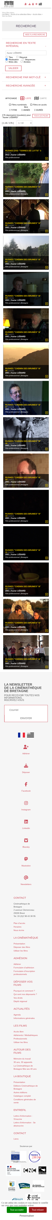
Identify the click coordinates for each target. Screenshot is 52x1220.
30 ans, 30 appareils (23, 1062)
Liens (16, 1139)
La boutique (22, 1076)
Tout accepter (17, 1210)
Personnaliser (27, 1216)
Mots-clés (12, 62)
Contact (20, 897)
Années (26, 62)
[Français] (21, 735)
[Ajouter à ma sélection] (46, 158)
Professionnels (20, 1038)
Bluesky (26, 847)
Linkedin (26, 828)
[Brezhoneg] (40, 4)
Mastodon (26, 866)
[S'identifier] (33, 4)
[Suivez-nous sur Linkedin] (26, 822)
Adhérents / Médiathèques (26, 1035)
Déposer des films (22, 947)
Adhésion (20, 958)
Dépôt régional (20, 1001)
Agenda (17, 1015)
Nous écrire (19, 930)
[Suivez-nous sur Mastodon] (26, 860)
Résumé (23, 57)
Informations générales (24, 1018)
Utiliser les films (21, 951)
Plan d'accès (19, 923)
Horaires (17, 927)
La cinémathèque (26, 937)
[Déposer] (29, 4)
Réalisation (13, 59)
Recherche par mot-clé (26, 77)
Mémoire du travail (22, 1059)
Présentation (19, 943)
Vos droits (18, 998)
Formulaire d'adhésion (24, 967)
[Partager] (36, 4)
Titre (10, 57)
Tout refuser (38, 1210)
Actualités (22, 1008)
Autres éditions (20, 1092)
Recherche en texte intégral (26, 44)
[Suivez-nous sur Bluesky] (26, 841)
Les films (20, 1025)
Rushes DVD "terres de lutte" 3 (23, 151)
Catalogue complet (22, 1096)
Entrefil (20, 1110)
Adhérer (17, 964)
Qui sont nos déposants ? (25, 994)
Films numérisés (19, 105)
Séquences (29, 59)
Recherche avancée (26, 85)
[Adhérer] (26, 4)
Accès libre (19, 1031)
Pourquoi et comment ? (24, 991)
